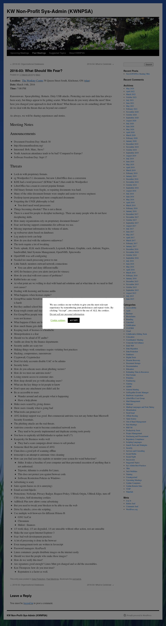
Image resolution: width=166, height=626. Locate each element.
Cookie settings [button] (58, 320)
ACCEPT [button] (74, 320)
